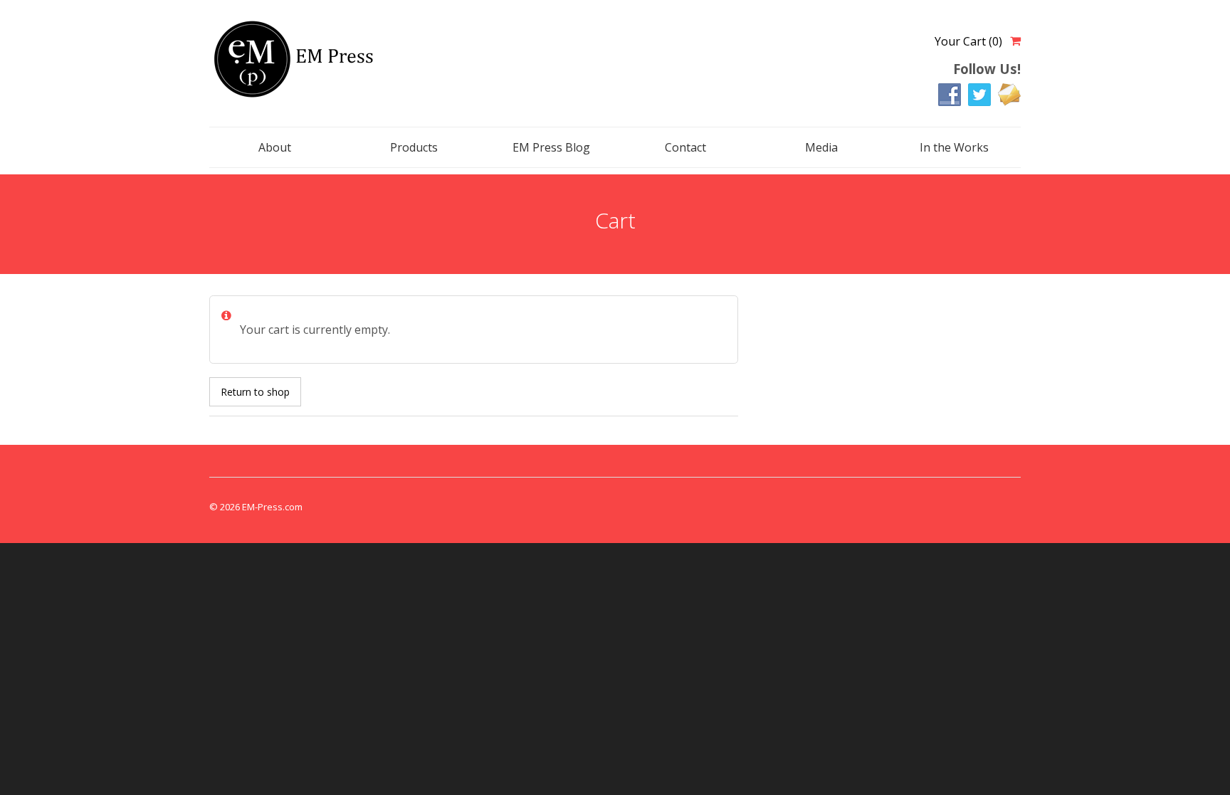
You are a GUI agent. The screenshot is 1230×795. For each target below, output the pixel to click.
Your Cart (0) (968, 41)
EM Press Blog (551, 147)
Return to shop (255, 392)
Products (414, 147)
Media (821, 147)
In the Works (954, 147)
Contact (685, 147)
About (274, 147)
